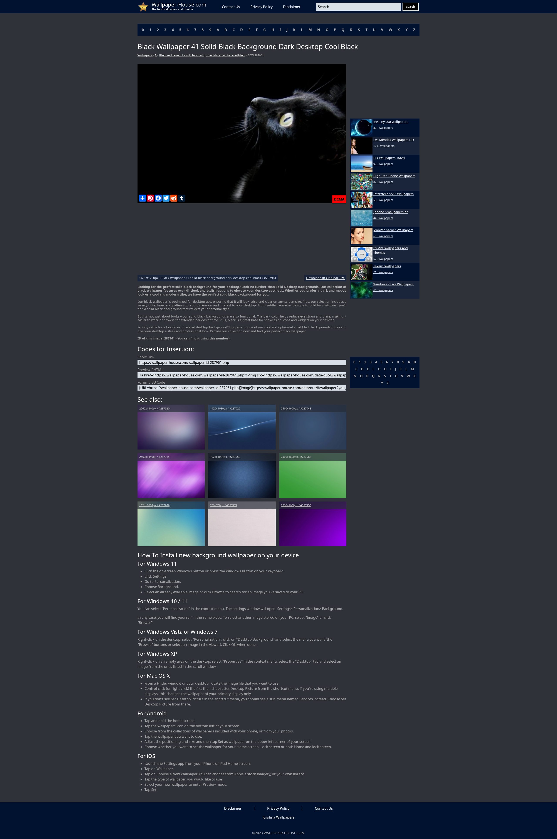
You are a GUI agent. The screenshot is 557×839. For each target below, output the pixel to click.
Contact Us (231, 6)
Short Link (146, 357)
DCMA (339, 199)
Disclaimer (291, 6)
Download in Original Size (325, 278)
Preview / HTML (150, 369)
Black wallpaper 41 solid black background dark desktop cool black (202, 55)
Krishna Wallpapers (279, 817)
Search (410, 6)
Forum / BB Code (151, 382)
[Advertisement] (242, 240)
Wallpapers (145, 55)
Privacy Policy (261, 6)
